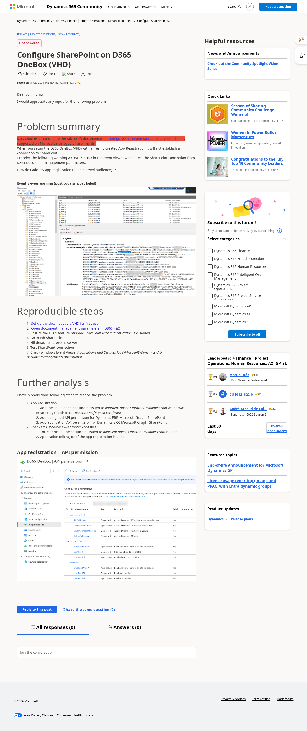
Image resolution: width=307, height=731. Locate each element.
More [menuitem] (165, 7)
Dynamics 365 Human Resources (240, 267)
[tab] (53, 629)
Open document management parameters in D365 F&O (75, 328)
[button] (234, 6)
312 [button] (259, 394)
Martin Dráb (239, 374)
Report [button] (90, 74)
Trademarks (285, 699)
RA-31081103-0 (67, 82)
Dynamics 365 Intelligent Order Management (239, 276)
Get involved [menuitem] (117, 7)
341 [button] (256, 374)
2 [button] (80, 82)
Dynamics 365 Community (74, 6)
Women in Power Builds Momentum (254, 135)
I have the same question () (89, 609)
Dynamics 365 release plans (230, 519)
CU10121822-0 (241, 394)
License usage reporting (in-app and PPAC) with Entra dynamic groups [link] (241, 483)
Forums (59, 21)
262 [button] (273, 408)
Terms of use (261, 699)
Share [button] (71, 74)
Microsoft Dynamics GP (232, 314)
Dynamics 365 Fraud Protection (239, 259)
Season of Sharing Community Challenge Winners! (252, 110)
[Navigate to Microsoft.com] (23, 6)
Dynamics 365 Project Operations (231, 287)
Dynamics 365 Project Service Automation (237, 297)
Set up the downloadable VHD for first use (65, 323)
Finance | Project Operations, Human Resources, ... (101, 21)
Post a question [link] (278, 6)
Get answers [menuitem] (143, 7)
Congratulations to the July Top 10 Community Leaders (257, 161)
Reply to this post (37, 609)
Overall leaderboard (277, 428)
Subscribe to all (247, 334)
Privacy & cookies (233, 699)
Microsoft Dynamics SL (232, 322)
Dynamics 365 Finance (232, 251)
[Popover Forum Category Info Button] (280, 231)
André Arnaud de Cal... (248, 409)
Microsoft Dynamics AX (232, 306)
